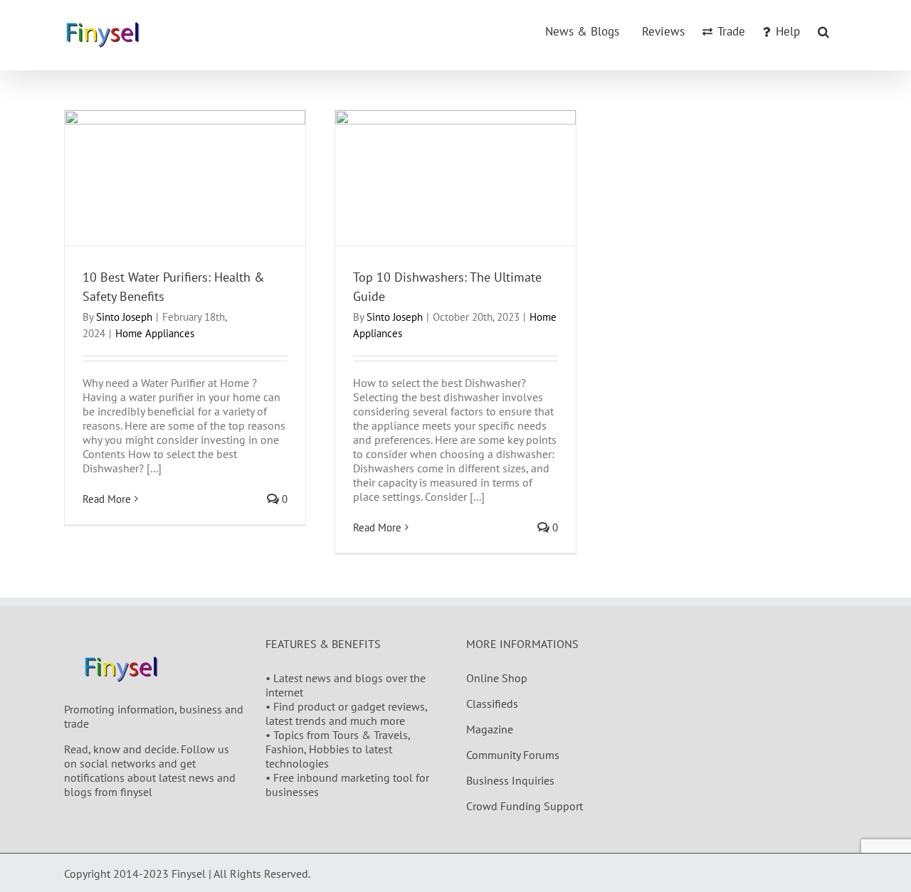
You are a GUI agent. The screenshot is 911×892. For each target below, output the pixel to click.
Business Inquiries (510, 780)
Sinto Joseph (124, 317)
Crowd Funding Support (524, 806)
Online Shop (496, 678)
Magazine (489, 729)
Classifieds (492, 703)
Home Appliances (154, 333)
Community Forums (512, 755)
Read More (107, 499)
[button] (823, 30)
